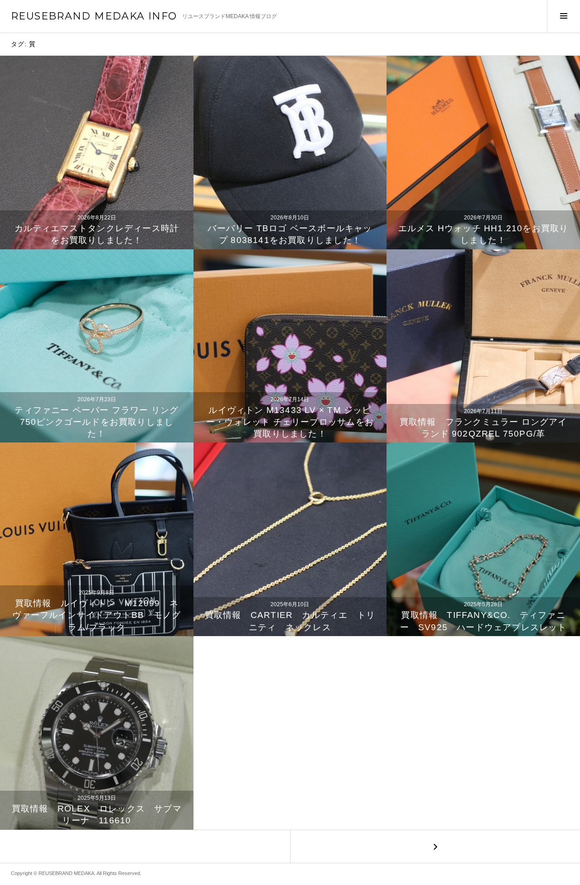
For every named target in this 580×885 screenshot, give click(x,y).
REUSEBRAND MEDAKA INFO (94, 16)
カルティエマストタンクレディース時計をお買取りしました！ (96, 234)
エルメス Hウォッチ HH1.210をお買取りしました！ (483, 234)
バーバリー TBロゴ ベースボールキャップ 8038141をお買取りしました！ (290, 234)
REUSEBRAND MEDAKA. (67, 873)
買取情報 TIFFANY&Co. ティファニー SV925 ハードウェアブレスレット (483, 621)
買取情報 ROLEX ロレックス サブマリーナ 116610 (97, 814)
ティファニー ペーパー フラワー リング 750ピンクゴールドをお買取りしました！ (96, 422)
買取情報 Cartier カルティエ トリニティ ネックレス (290, 621)
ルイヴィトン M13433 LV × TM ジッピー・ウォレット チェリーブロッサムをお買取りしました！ (290, 422)
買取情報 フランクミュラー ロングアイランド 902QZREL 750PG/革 (483, 427)
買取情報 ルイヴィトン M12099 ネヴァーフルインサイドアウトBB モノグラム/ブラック (96, 615)
